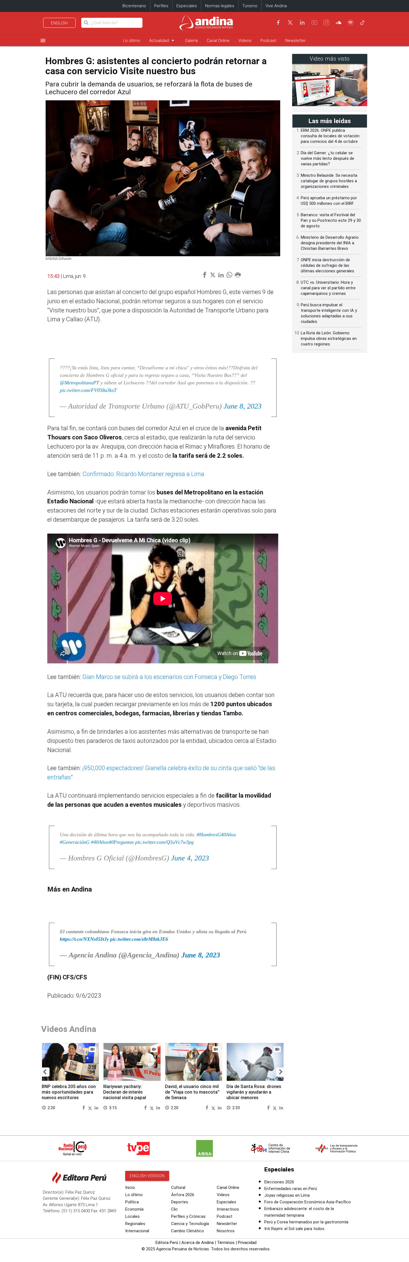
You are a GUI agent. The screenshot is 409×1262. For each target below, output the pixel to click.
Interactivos (228, 1209)
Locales (132, 1216)
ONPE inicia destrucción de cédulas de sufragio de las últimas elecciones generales (327, 265)
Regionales (135, 1223)
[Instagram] (326, 22)
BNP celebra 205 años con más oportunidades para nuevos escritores (69, 1092)
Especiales (186, 5)
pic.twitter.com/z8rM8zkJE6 (139, 939)
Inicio (130, 1187)
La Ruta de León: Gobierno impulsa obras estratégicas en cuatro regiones (329, 338)
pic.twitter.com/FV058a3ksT (88, 390)
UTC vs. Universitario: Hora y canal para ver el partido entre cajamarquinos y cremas (328, 288)
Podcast (268, 40)
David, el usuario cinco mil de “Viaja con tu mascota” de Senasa (192, 1092)
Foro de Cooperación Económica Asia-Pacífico (307, 1201)
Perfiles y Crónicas (188, 1216)
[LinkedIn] (302, 22)
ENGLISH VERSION (147, 1176)
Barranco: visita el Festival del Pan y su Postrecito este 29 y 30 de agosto (331, 220)
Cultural (178, 1187)
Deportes (179, 1201)
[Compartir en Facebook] (84, 1107)
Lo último (131, 40)
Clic (174, 1209)
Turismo (249, 5)
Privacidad (247, 1242)
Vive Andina (276, 5)
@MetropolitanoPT (79, 382)
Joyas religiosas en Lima (287, 1195)
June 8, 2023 (243, 406)
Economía (134, 1209)
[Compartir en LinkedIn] (96, 1107)
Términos (226, 1242)
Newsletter (295, 40)
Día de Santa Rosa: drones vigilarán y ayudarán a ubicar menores (253, 1092)
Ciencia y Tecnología (190, 1223)
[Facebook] (278, 22)
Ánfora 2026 (182, 1194)
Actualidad (162, 40)
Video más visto (330, 59)
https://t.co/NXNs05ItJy (84, 939)
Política (132, 1201)
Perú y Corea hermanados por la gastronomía (306, 1221)
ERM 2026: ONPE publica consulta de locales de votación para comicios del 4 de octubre (330, 136)
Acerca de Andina (197, 1242)
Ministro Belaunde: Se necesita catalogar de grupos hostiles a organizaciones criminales (329, 181)
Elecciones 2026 (279, 1181)
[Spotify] (350, 22)
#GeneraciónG (75, 842)
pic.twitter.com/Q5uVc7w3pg (164, 842)
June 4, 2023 (190, 858)
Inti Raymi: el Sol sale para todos (294, 1228)
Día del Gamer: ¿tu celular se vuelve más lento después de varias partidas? (327, 158)
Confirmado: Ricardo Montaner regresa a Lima (143, 474)
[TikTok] (362, 22)
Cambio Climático (187, 1230)
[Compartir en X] (91, 1107)
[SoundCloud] (338, 22)
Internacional (137, 1230)
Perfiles (161, 5)
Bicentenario (134, 5)
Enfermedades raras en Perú (290, 1188)
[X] (290, 22)
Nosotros (226, 1230)
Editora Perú (167, 1242)
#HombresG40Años (216, 834)
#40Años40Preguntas (112, 842)
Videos (245, 40)
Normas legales (219, 5)
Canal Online (218, 40)
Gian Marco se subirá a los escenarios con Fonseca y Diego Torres (169, 676)
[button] (45, 1072)
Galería (191, 40)
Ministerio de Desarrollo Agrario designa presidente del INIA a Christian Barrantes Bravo (330, 243)
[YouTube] (314, 22)
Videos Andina (68, 1029)
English (59, 23)
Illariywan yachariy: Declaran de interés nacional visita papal (124, 1092)
